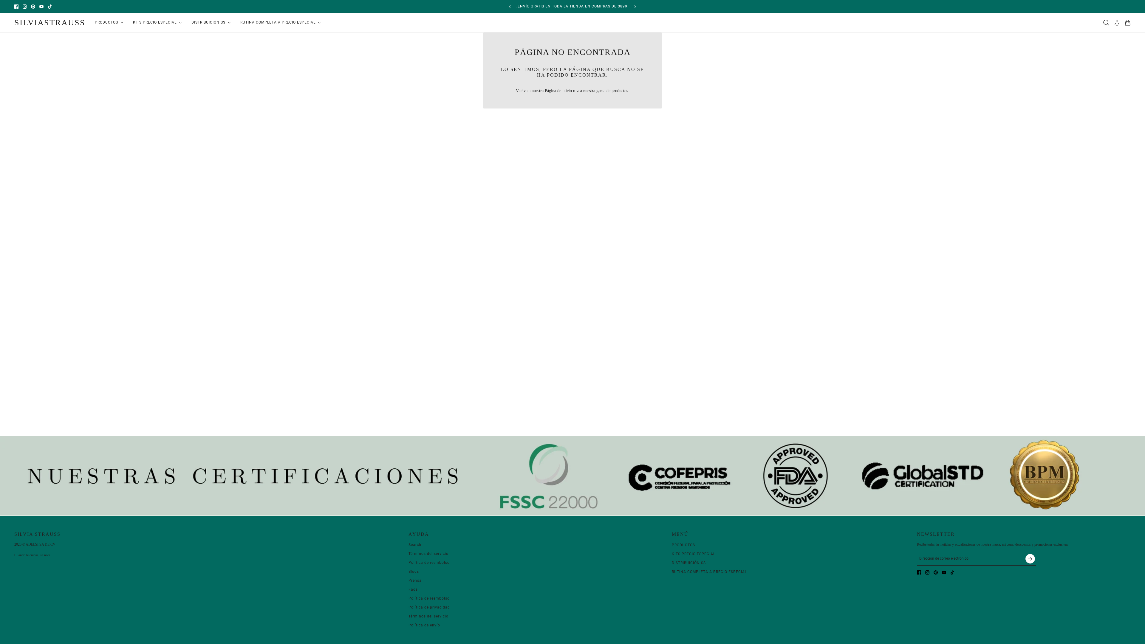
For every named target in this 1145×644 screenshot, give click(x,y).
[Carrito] (1128, 23)
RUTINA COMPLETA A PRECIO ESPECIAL (709, 572)
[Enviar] (1030, 559)
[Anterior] (510, 6)
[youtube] (41, 6)
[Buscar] (1106, 23)
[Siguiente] (635, 6)
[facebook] (16, 6)
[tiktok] (50, 6)
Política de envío (424, 625)
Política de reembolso (429, 563)
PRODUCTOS (683, 545)
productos (620, 91)
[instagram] (24, 6)
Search (415, 545)
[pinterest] (33, 6)
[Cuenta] (1117, 23)
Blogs (414, 571)
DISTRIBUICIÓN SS (689, 563)
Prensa (415, 580)
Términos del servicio (428, 554)
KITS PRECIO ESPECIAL (693, 554)
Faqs (413, 589)
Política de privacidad (429, 607)
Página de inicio (558, 91)
